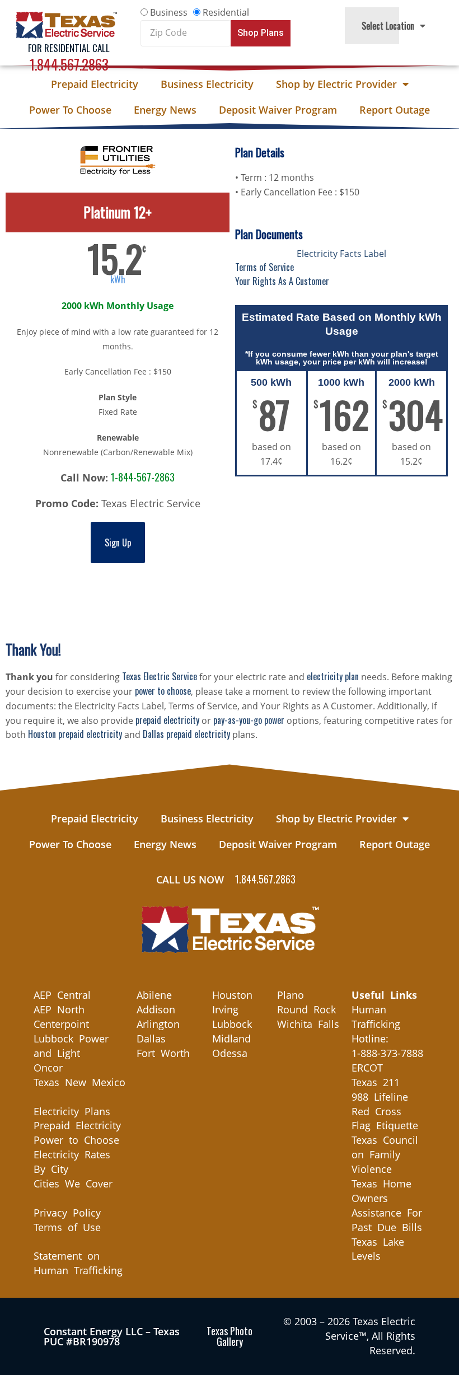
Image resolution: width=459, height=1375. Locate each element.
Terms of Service (264, 267)
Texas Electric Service (159, 676)
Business (169, 12)
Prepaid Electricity (94, 84)
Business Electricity (207, 84)
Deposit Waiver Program (278, 109)
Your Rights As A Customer (282, 281)
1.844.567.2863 (69, 64)
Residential (226, 12)
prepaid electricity (167, 720)
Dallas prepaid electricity (186, 734)
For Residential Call (69, 48)
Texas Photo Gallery (229, 1336)
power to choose (163, 691)
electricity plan (333, 676)
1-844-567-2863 (143, 477)
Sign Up (118, 542)
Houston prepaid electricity (75, 734)
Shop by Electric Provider (336, 84)
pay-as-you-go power (248, 720)
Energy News (165, 109)
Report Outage (394, 109)
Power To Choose (70, 109)
